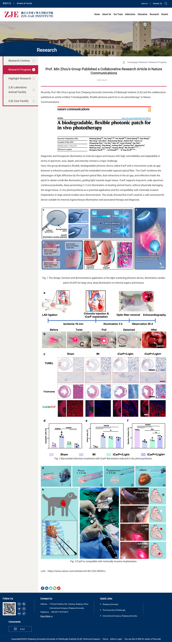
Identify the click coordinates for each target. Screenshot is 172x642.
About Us (106, 14)
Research (154, 14)
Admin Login (116, 639)
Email (22, 629)
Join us (144, 3)
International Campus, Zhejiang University (120, 616)
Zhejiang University (110, 604)
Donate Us (157, 3)
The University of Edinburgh (114, 610)
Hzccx (105, 639)
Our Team (118, 14)
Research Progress (158, 62)
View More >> (46, 616)
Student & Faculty (24, 3)
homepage (133, 62)
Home (97, 14)
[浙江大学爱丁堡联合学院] (29, 14)
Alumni (164, 14)
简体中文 (7, 3)
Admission (130, 14)
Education (142, 14)
